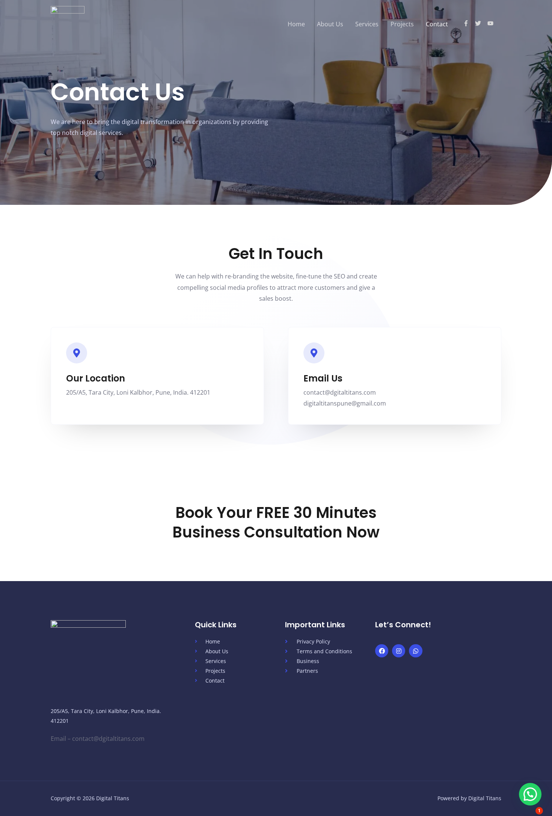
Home (296, 24)
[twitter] (481, 23)
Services (367, 24)
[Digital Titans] (67, 23)
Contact (437, 24)
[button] (530, 794)
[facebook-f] (469, 23)
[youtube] (491, 23)
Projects (402, 24)
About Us (330, 24)
